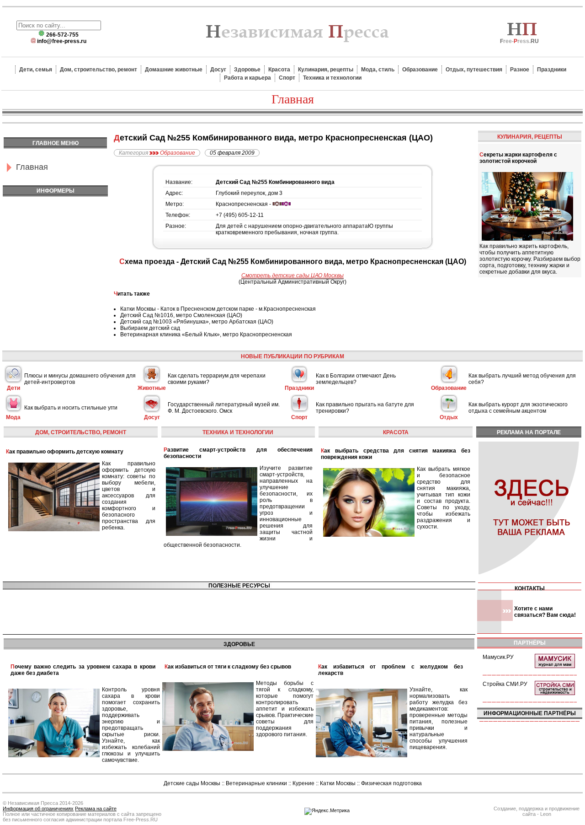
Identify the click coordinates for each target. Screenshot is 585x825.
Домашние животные (173, 69)
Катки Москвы (338, 783)
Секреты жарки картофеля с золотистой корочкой (518, 157)
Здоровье (247, 69)
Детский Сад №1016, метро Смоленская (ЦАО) (181, 315)
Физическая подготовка (391, 783)
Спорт (287, 78)
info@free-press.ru (61, 41)
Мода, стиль (377, 69)
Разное (519, 69)
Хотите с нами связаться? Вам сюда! (545, 611)
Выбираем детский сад (150, 328)
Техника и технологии (332, 78)
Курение (303, 783)
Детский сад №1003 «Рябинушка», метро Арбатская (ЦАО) (196, 321)
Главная (32, 167)
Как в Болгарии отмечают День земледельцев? (356, 378)
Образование (420, 69)
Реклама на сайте (96, 808)
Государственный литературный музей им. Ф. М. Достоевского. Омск (224, 407)
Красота (279, 69)
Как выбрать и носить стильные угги (70, 407)
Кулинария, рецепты (325, 69)
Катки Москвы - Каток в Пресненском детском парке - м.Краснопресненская (218, 309)
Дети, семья (35, 69)
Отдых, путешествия (474, 69)
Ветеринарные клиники (256, 783)
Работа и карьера (247, 78)
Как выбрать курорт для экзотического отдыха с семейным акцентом (518, 407)
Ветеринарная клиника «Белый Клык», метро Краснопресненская (206, 334)
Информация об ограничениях (38, 808)
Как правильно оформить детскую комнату (64, 451)
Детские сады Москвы (192, 783)
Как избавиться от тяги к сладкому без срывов (228, 666)
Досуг (218, 69)
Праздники (551, 69)
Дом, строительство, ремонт (98, 69)
